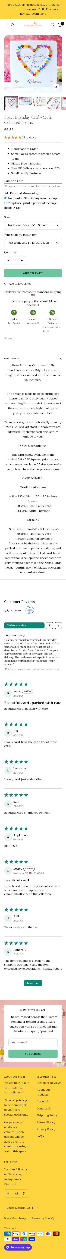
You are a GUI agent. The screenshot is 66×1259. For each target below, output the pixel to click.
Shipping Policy (47, 1115)
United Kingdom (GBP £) (20, 1208)
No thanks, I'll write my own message (32, 198)
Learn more (39, 14)
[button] (13, 137)
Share (8, 338)
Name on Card (13, 180)
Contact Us (44, 1108)
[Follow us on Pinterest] (24, 1193)
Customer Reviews (49, 1083)
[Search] (12, 25)
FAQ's (40, 1136)
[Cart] (60, 25)
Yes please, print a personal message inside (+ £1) (30, 205)
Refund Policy (46, 1122)
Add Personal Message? (19, 193)
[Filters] (49, 625)
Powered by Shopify (43, 1218)
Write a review (17, 625)
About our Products (43, 1092)
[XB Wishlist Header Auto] (53, 25)
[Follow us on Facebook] (8, 1193)
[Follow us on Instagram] (16, 1193)
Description (11, 358)
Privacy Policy (46, 1129)
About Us (43, 1101)
